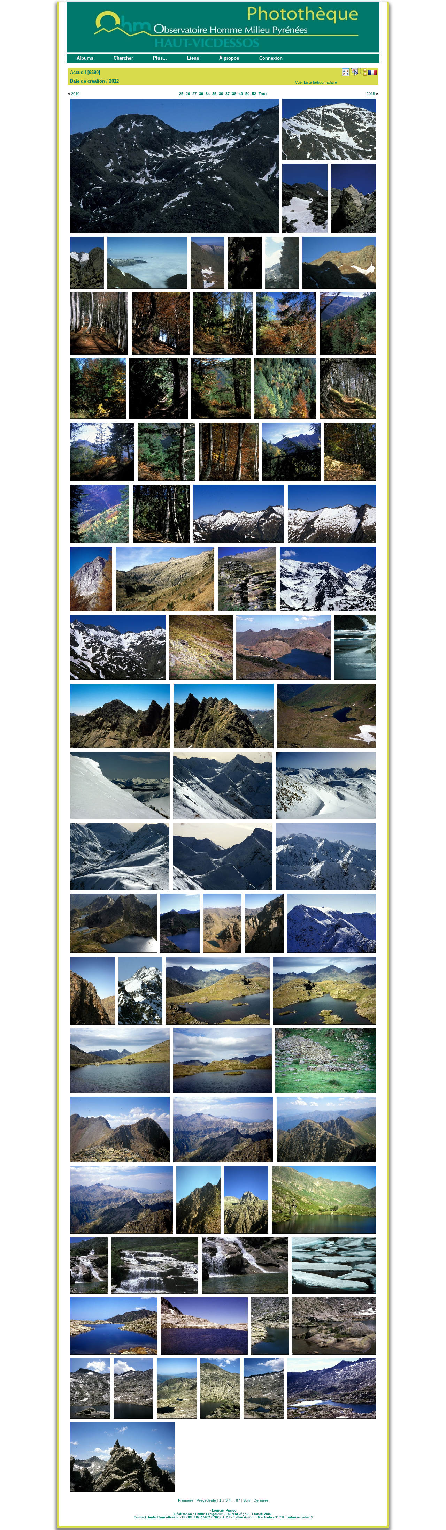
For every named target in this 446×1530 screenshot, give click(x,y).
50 (247, 94)
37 (227, 94)
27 (194, 94)
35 (214, 94)
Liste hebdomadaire (320, 82)
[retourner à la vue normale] (363, 72)
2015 (371, 94)
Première (185, 1500)
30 (201, 94)
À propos (229, 58)
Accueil (78, 72)
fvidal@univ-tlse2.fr (163, 1517)
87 (238, 1500)
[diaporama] (355, 72)
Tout (263, 94)
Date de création (87, 81)
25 (181, 94)
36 (221, 94)
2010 (75, 94)
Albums (85, 58)
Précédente (206, 1500)
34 (208, 94)
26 (188, 94)
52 (254, 94)
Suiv (247, 1500)
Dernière (261, 1500)
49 (241, 94)
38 (234, 94)
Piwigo (231, 1510)
